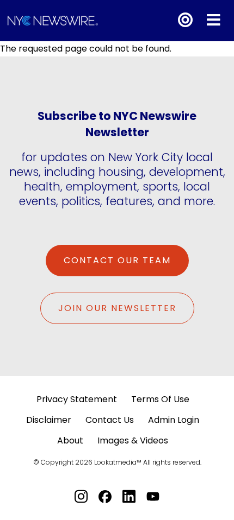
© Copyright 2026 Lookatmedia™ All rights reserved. (117, 462)
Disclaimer (48, 420)
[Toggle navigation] (213, 20)
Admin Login (173, 420)
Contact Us (109, 420)
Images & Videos (132, 440)
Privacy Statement (76, 399)
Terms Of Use (160, 399)
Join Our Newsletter (117, 308)
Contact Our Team (117, 260)
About (70, 440)
